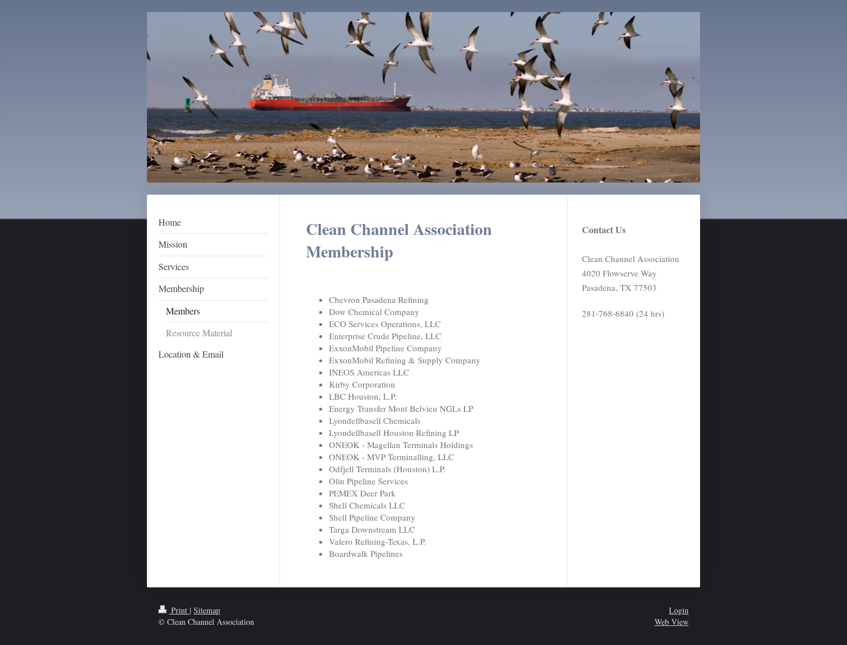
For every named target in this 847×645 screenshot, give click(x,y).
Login (679, 610)
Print (179, 610)
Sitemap (207, 610)
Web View (672, 621)
